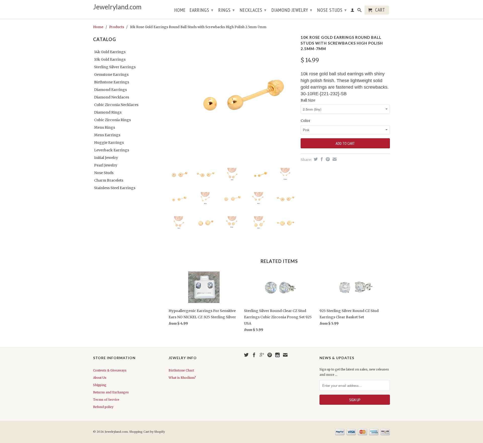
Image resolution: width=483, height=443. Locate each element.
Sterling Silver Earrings (115, 67)
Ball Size (308, 100)
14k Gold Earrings (110, 52)
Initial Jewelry (106, 157)
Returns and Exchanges (111, 392)
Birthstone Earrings (111, 82)
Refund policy (103, 407)
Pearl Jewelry (105, 165)
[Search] (359, 11)
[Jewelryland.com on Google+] (262, 355)
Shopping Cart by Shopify (147, 431)
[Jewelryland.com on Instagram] (277, 355)
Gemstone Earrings (111, 74)
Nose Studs (332, 10)
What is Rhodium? (182, 378)
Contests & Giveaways (110, 370)
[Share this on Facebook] (321, 159)
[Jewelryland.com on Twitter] (246, 355)
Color (305, 120)
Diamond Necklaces (111, 97)
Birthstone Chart (181, 370)
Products (116, 27)
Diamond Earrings (110, 89)
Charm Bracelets (108, 180)
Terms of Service (106, 399)
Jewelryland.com (117, 7)
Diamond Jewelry (291, 10)
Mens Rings (104, 127)
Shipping (99, 385)
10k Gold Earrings (110, 59)
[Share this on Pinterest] (327, 159)
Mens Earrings (107, 135)
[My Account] (352, 11)
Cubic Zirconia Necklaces (116, 105)
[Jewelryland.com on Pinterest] (269, 355)
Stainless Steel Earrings (114, 188)
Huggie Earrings (109, 142)
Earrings (202, 10)
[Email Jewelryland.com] (285, 355)
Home (180, 10)
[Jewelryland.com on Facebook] (254, 355)
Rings (226, 10)
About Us (99, 378)
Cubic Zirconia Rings (112, 120)
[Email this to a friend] (334, 159)
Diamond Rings (108, 112)
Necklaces (253, 10)
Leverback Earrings (111, 150)
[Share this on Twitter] (315, 159)
